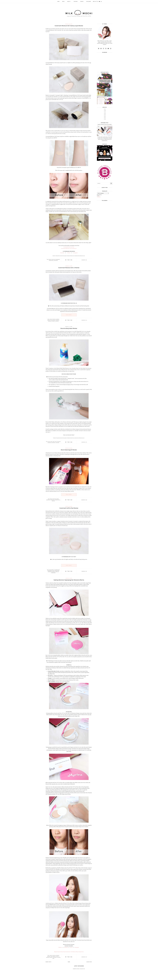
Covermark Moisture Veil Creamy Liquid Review (69, 26)
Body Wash (55, 441)
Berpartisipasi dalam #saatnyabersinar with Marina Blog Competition (69, 951)
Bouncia (59, 441)
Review (57, 321)
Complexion (57, 569)
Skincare (57, 442)
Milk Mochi (77, 968)
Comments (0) (84, 571)
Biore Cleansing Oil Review (69, 450)
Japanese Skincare (51, 442)
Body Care (50, 441)
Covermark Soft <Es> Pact (69, 247)
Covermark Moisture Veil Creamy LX (69, 248)
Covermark (57, 259)
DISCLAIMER (88, 1)
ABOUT (63, 1)
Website (60, 947)
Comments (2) (84, 320)
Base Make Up (52, 569)
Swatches (56, 260)
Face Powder (53, 956)
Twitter (68, 253)
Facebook (62, 253)
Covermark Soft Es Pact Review (68, 508)
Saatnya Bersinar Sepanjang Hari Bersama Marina (69, 580)
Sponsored (53, 572)
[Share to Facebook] (67, 320)
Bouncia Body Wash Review (69, 328)
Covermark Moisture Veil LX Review (68, 267)
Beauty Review (52, 259)
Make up (53, 321)
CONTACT (82, 1)
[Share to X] (65, 320)
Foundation (51, 260)
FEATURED (76, 1)
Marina (47, 957)
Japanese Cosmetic (51, 571)
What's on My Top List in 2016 (105, 124)
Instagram (75, 253)
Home (58, 1)
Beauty (68, 1)
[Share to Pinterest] (68, 320)
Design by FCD (82, 968)
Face (53, 570)
